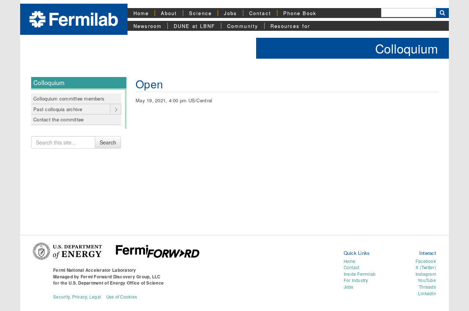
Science (200, 13)
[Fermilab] (73, 18)
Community (242, 26)
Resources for (290, 26)
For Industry (356, 280)
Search (108, 142)
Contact (260, 13)
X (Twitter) (426, 267)
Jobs (230, 13)
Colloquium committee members (68, 98)
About (169, 13)
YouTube (427, 280)
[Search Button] (442, 12)
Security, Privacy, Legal (77, 297)
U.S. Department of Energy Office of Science (116, 283)
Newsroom (147, 26)
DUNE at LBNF (194, 26)
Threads (427, 287)
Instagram (426, 274)
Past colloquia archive (57, 109)
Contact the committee (58, 119)
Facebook (426, 261)
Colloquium (406, 48)
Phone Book (300, 13)
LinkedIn (427, 293)
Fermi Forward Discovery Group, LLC (120, 277)
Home (141, 13)
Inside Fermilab (360, 274)
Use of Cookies (121, 297)
